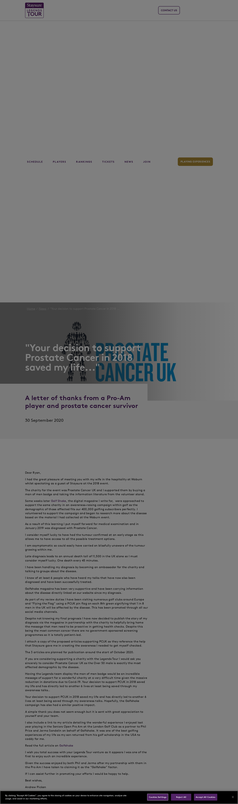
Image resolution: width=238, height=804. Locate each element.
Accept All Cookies (205, 797)
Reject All (181, 797)
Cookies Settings (157, 797)
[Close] (232, 797)
